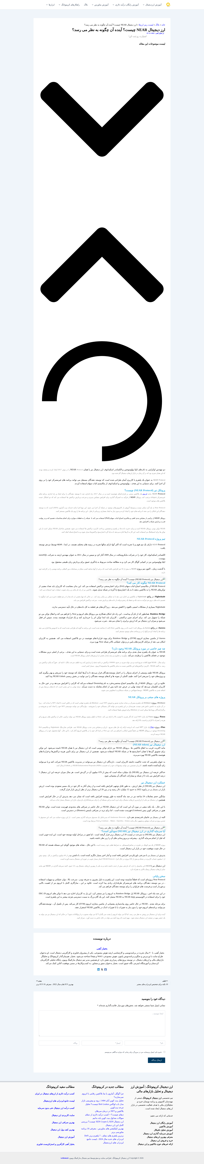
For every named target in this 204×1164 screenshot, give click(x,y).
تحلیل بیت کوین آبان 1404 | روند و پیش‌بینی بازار (102, 1100)
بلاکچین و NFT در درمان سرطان (109, 1111)
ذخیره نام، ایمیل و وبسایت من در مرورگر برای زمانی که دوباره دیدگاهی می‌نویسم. (133, 1052)
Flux (152, 727)
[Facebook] (105, 969)
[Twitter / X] (102, 969)
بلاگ (157, 25)
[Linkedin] (98, 969)
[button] (102, 120)
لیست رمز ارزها (146, 25)
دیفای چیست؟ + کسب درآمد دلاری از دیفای (104, 1114)
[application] (144, 4)
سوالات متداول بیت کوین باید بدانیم (108, 1118)
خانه (163, 25)
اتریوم (145, 494)
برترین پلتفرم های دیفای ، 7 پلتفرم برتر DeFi (104, 1135)
